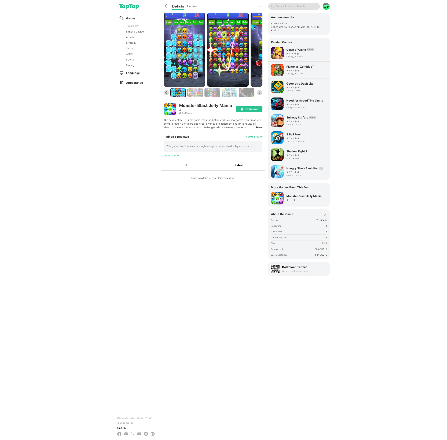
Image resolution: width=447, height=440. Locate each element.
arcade (130, 37)
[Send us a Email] (153, 434)
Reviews (192, 6)
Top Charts (132, 25)
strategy (131, 42)
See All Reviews (171, 155)
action (130, 53)
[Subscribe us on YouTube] (139, 434)
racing (130, 65)
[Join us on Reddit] (146, 434)
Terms (140, 418)
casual (130, 48)
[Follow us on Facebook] (119, 434)
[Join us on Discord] (126, 434)
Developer (122, 418)
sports (130, 59)
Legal (132, 418)
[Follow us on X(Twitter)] (133, 434)
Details (178, 6)
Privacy (148, 418)
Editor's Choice (135, 31)
